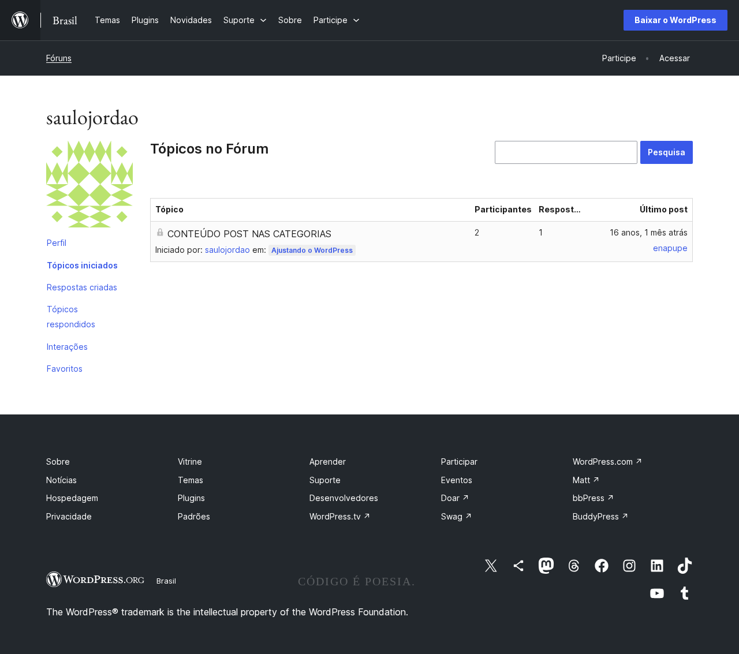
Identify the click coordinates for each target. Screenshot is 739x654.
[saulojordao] (89, 186)
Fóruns (59, 58)
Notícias (61, 480)
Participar (459, 461)
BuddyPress (601, 516)
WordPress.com (608, 461)
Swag (456, 516)
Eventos (456, 480)
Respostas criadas (82, 287)
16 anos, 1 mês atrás (649, 232)
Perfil (56, 243)
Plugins (191, 498)
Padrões (194, 516)
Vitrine (190, 461)
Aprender (327, 461)
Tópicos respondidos (71, 316)
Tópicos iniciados (82, 265)
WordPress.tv (340, 516)
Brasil (166, 580)
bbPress (593, 498)
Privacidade (69, 516)
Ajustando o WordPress (312, 250)
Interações (67, 347)
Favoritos (65, 368)
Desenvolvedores (343, 498)
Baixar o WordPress (675, 20)
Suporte (325, 480)
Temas (190, 480)
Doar (455, 498)
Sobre (58, 461)
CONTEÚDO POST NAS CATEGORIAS (249, 234)
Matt (586, 480)
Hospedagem (72, 498)
